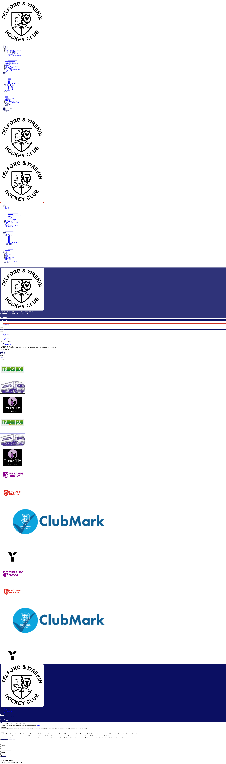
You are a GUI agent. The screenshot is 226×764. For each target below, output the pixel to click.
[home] (22, 202)
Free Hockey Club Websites (5, 717)
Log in (1, 114)
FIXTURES (3, 352)
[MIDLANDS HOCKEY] (12, 483)
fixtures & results (6, 324)
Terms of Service (31, 757)
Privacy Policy (23, 757)
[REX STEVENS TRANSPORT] (12, 395)
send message (3, 756)
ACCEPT (4, 739)
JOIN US (5, 114)
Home (4, 333)
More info (38, 725)
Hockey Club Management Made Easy (7, 716)
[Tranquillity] (12, 413)
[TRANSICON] (12, 378)
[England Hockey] (12, 500)
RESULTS (3, 353)
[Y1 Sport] (12, 564)
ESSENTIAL (12, 739)
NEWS (4, 325)
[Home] (22, 43)
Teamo (7, 720)
